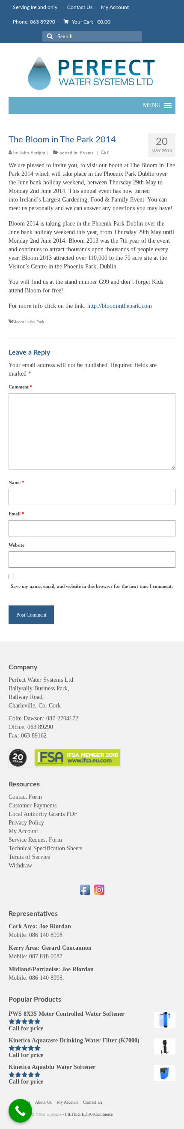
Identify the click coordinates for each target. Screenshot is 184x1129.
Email (16, 513)
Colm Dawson (26, 718)
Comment (21, 386)
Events (86, 152)
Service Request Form (35, 840)
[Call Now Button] (20, 1111)
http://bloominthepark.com (119, 306)
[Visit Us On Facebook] (85, 889)
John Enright (32, 152)
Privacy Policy (26, 822)
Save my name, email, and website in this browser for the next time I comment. (92, 586)
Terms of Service (29, 857)
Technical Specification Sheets (45, 848)
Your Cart (90, 21)
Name (16, 482)
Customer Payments (32, 805)
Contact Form (25, 797)
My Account (23, 831)
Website (16, 545)
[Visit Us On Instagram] (99, 889)
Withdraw (20, 865)
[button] (151, 105)
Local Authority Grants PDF (43, 814)
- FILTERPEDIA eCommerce (87, 1114)
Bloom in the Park (28, 321)
